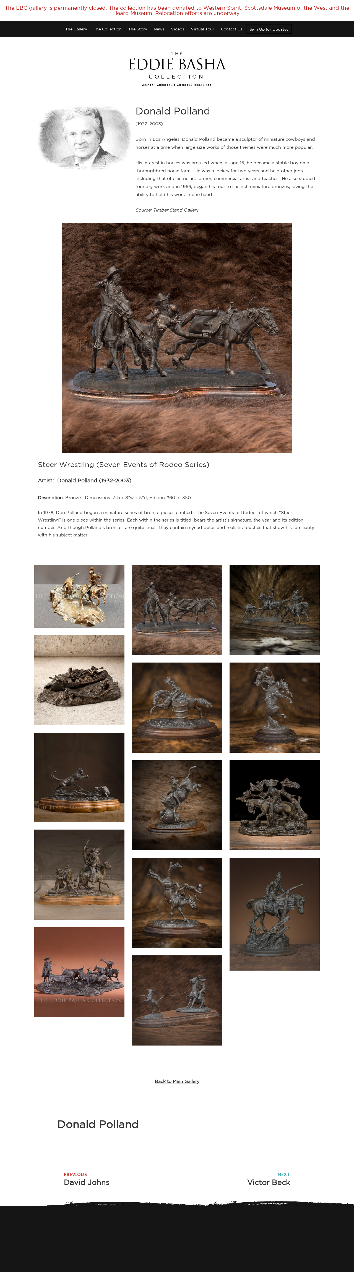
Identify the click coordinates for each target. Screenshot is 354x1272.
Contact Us (232, 29)
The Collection (108, 29)
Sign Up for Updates (268, 29)
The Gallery (76, 29)
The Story (137, 29)
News (159, 29)
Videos (177, 29)
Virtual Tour (202, 29)
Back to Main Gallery (177, 1081)
